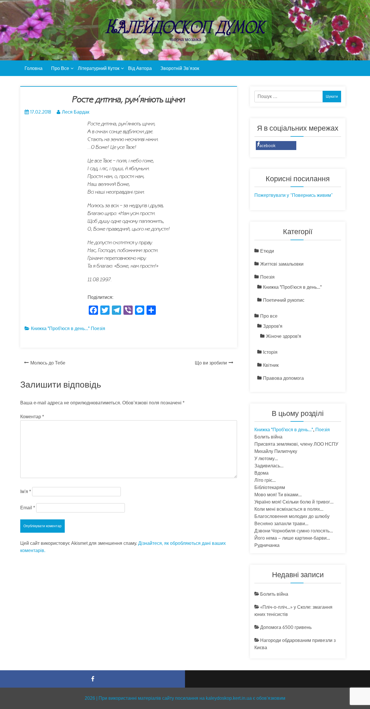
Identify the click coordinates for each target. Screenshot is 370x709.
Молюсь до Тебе (47, 363)
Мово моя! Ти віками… (278, 494)
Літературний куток (98, 68)
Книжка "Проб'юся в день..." (60, 328)
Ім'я (25, 491)
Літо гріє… (265, 480)
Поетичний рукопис (283, 300)
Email (27, 507)
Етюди (267, 251)
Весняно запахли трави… (281, 523)
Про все (60, 68)
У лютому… (266, 458)
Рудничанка (267, 545)
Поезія (98, 328)
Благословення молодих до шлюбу (292, 516)
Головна (33, 68)
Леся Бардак (75, 112)
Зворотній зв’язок (179, 68)
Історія (270, 352)
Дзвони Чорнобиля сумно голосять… (293, 531)
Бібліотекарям (269, 487)
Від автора (140, 68)
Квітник (271, 365)
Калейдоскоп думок (185, 26)
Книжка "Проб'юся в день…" (292, 287)
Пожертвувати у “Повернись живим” (293, 195)
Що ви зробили (211, 363)
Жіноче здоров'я (283, 336)
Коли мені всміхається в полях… (288, 509)
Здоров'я (272, 326)
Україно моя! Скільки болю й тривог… (294, 502)
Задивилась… (269, 466)
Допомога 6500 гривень (286, 627)
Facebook (266, 145)
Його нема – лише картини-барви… (292, 538)
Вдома (261, 473)
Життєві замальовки (282, 264)
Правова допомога (283, 378)
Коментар (32, 416)
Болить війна (268, 437)
